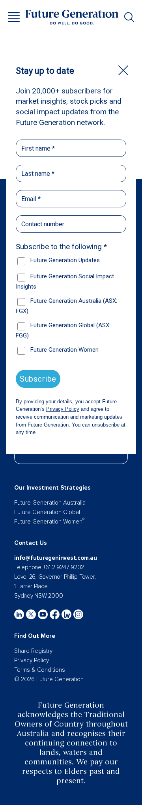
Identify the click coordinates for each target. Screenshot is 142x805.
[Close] (123, 70)
